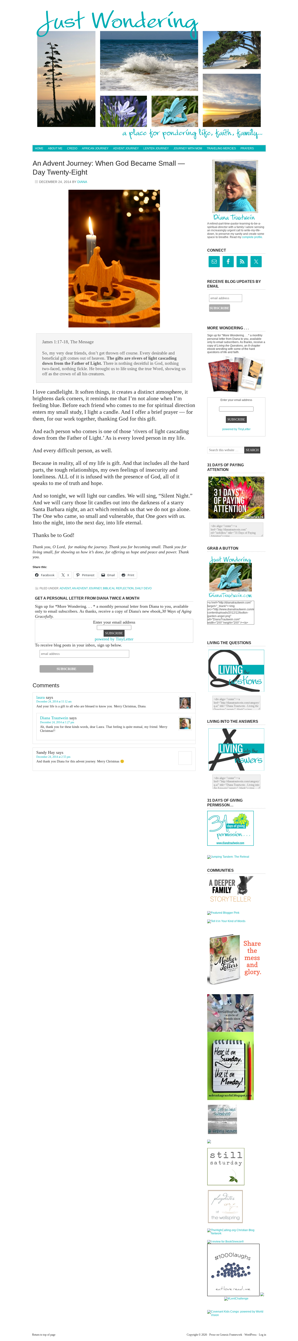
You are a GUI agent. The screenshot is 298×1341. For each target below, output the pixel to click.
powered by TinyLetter (114, 639)
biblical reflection (118, 588)
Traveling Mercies (221, 148)
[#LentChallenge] (236, 1298)
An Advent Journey (87, 588)
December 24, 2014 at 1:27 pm (57, 722)
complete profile (252, 237)
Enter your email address (114, 622)
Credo (72, 148)
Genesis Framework (231, 1334)
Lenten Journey (156, 148)
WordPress (250, 1334)
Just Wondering (149, 22)
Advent (65, 588)
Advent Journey (126, 148)
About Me (55, 148)
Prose (212, 1334)
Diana (82, 182)
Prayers (247, 148)
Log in (262, 1334)
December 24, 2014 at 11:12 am (53, 701)
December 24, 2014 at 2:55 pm (53, 756)
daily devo (143, 588)
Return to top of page (43, 1334)
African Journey (95, 148)
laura (40, 697)
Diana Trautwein (54, 718)
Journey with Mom (187, 148)
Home (39, 148)
